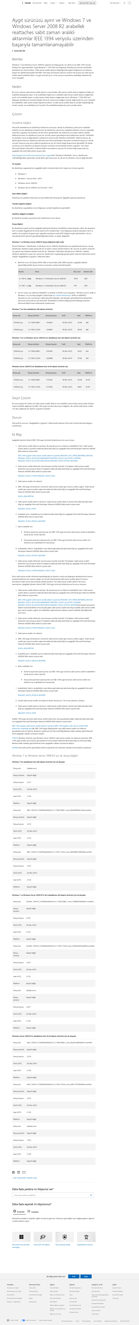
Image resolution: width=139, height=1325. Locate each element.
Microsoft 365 (37, 3)
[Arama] (90, 1195)
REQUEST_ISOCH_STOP (27, 508)
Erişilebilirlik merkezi (85, 1244)
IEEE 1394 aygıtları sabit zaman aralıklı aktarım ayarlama (39, 455)
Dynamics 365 (73, 1298)
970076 (15, 738)
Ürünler (52, 3)
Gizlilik (77, 1321)
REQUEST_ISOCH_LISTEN (27, 476)
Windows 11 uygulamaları (14, 1302)
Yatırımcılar (116, 1298)
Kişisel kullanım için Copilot (14, 1291)
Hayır (86, 1276)
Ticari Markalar (98, 1321)
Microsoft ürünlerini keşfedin (14, 1298)
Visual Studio (95, 1314)
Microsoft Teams (74, 1312)
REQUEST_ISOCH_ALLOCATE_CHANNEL (66, 458)
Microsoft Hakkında (118, 1291)
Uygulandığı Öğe (19, 51)
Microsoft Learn (96, 1291)
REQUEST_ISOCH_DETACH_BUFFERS (32, 521)
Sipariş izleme (32, 1302)
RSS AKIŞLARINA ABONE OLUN (25, 1178)
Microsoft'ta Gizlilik (118, 1295)
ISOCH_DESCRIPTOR (26, 496)
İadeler (31, 1298)
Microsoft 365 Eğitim (55, 1298)
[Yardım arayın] (124, 2)
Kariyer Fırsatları (117, 1288)
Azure (71, 1295)
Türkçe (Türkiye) (14, 1320)
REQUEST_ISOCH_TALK (46, 476)
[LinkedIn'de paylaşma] (17, 1172)
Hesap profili (32, 1288)
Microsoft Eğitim (54, 1288)
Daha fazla (71, 3)
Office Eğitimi (53, 1302)
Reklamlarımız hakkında (111, 1321)
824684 (15, 747)
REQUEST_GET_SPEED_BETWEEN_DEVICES (77, 455)
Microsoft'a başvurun (67, 1321)
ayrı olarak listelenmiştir (62, 295)
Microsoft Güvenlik (74, 1291)
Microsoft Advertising (75, 1305)
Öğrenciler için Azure (55, 1314)
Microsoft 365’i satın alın (87, 3)
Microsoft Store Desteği (35, 1295)
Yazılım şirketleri (96, 1310)
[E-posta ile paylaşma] (23, 1172)
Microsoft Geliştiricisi (97, 1288)
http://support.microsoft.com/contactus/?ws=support (32, 155)
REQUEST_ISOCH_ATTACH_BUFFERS (64, 461)
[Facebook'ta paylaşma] (13, 1172)
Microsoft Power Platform (98, 1307)
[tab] (19, 1211)
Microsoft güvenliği (62, 1244)
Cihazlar (61, 3)
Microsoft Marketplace (98, 1303)
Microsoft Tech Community (99, 1300)
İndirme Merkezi (33, 1291)
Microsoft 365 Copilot (75, 1309)
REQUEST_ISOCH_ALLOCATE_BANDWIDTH (34, 458)
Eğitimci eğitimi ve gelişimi (57, 1305)
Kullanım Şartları (86, 1321)
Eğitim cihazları (54, 1291)
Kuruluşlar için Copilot (13, 1288)
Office (45, 3)
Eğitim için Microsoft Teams (57, 1295)
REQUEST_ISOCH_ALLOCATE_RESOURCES (34, 461)
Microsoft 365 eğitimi (42, 1244)
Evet (73, 1276)
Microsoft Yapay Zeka (75, 1288)
